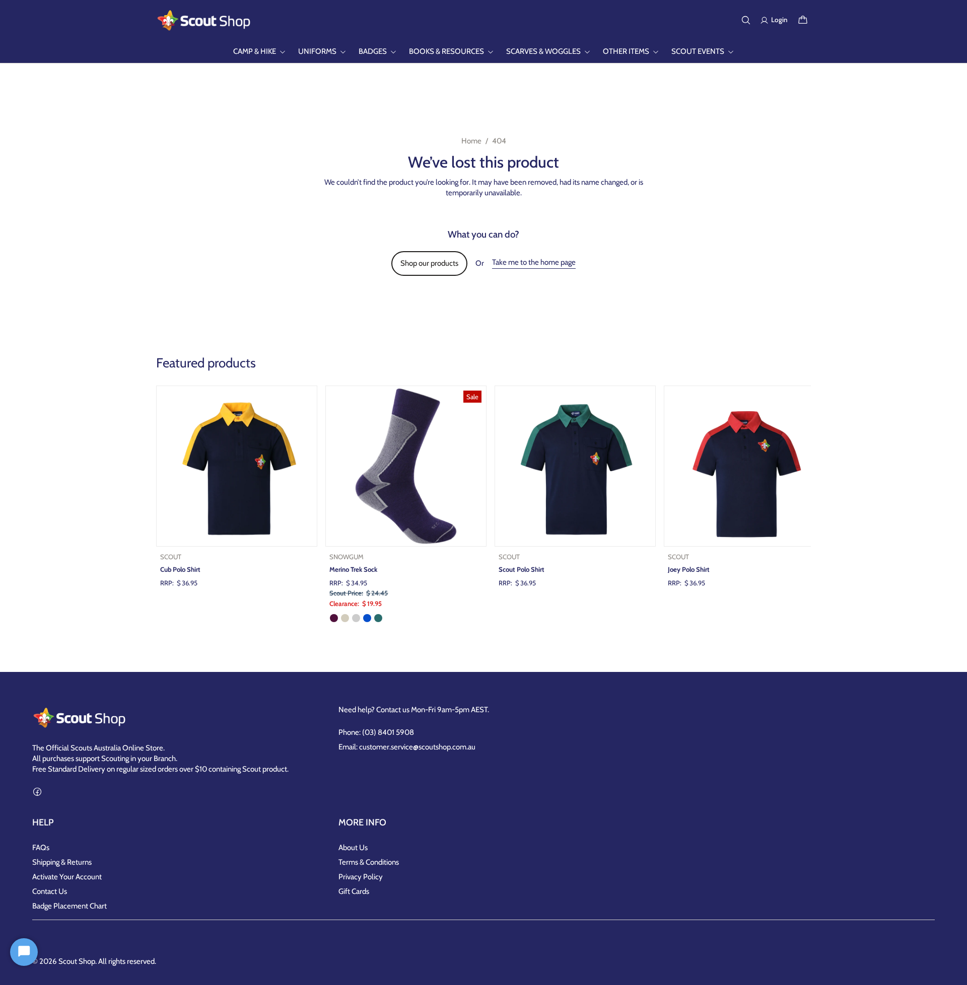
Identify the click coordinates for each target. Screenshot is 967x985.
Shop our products (429, 263)
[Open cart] (803, 20)
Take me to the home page (534, 262)
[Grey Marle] (356, 618)
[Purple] (333, 618)
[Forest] (378, 618)
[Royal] (367, 618)
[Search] (746, 20)
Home (471, 140)
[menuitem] (259, 51)
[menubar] (483, 51)
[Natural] (345, 618)
